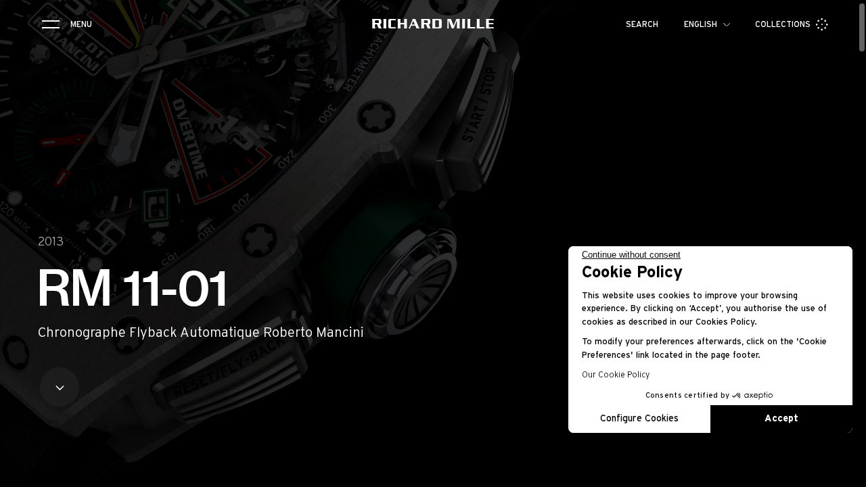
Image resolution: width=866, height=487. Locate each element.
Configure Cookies (639, 418)
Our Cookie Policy (616, 375)
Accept (781, 418)
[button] (846, 472)
